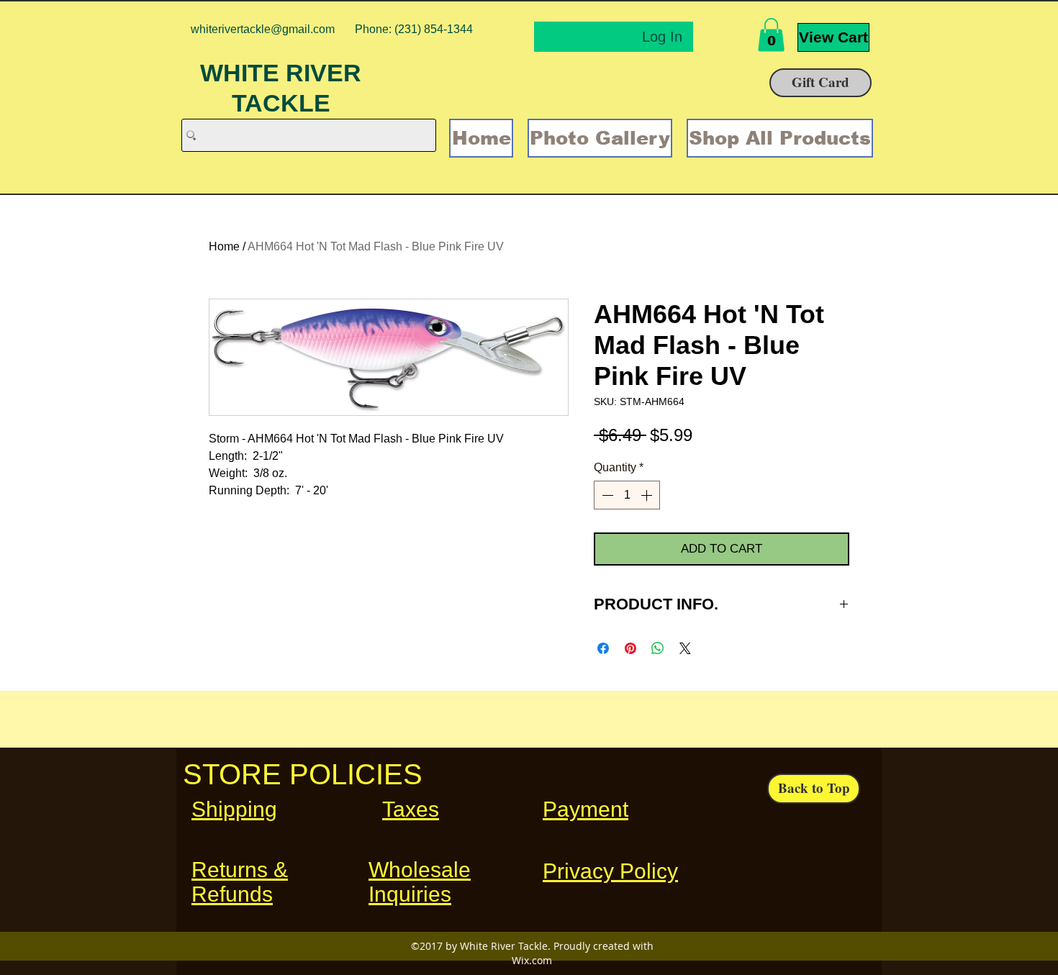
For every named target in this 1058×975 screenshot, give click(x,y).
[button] (771, 35)
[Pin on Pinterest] (630, 648)
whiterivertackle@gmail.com (263, 29)
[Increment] (648, 495)
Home (224, 246)
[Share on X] (685, 648)
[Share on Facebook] (603, 648)
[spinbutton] (627, 495)
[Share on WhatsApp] (657, 648)
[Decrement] (606, 495)
